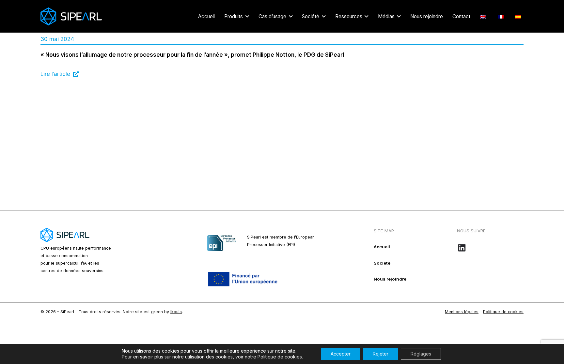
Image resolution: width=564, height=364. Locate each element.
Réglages (421, 354)
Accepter (341, 354)
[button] (247, 16)
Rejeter (380, 354)
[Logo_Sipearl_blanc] (71, 16)
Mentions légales (461, 311)
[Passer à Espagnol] (519, 16)
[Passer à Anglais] (484, 16)
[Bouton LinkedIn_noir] (490, 248)
